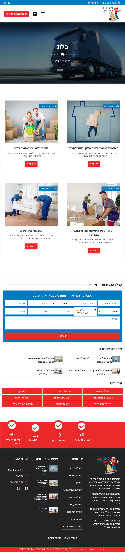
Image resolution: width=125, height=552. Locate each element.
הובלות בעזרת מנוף (103, 397)
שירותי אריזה (62, 404)
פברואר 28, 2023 (44, 374)
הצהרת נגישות (70, 537)
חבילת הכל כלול (102, 404)
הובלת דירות (102, 391)
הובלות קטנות (22, 397)
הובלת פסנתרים (62, 397)
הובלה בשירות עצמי (22, 404)
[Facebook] (9, 3)
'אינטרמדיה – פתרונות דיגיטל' (33, 549)
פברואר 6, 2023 (103, 362)
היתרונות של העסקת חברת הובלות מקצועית (90, 370)
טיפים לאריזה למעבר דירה (41, 358)
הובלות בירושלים (45, 370)
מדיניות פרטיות (54, 537)
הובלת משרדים (63, 391)
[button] (43, 13)
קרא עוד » (44, 474)
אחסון (22, 391)
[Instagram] (4, 3)
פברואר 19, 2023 (102, 374)
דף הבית (66, 61)
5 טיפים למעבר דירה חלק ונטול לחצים (93, 358)
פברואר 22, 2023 (44, 362)
